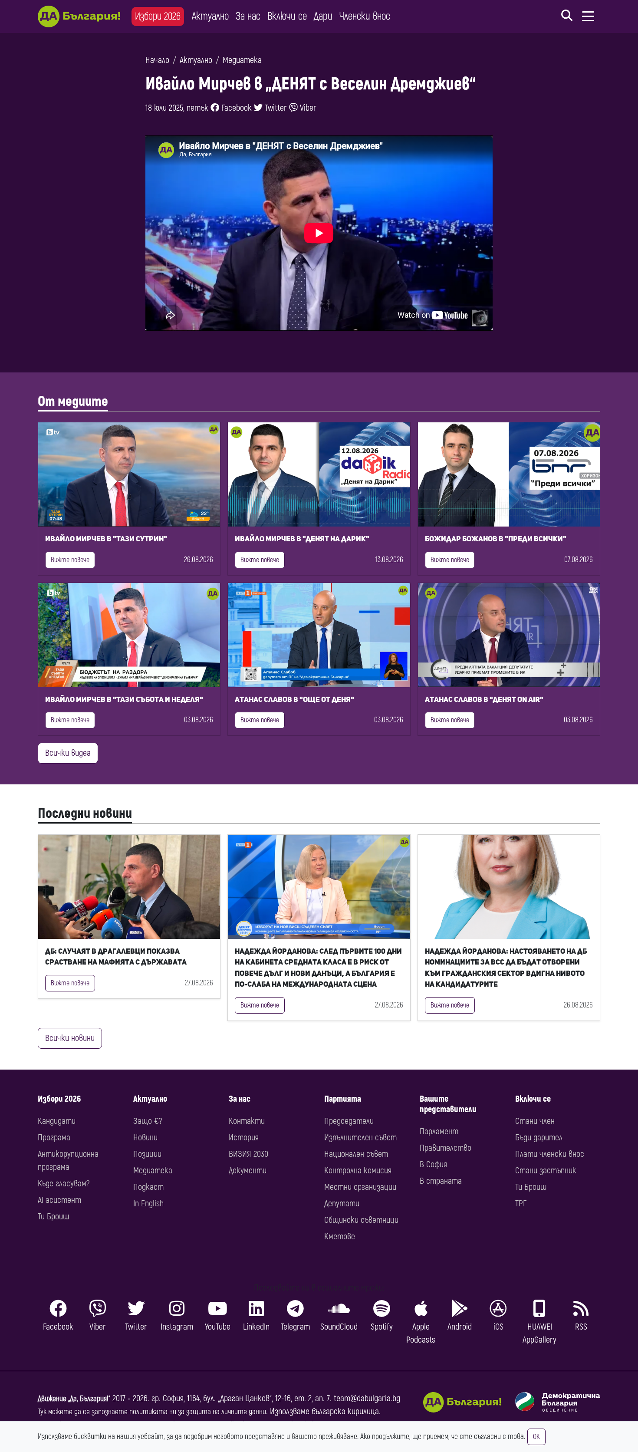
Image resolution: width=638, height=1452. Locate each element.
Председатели (349, 1121)
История (244, 1137)
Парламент (439, 1131)
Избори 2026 (158, 16)
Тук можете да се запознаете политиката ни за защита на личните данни (152, 1411)
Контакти (247, 1121)
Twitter (275, 107)
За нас (248, 16)
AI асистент (59, 1200)
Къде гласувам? (63, 1183)
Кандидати (57, 1121)
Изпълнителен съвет (360, 1137)
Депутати (341, 1203)
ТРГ (520, 1203)
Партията (342, 1098)
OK (536, 1436)
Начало (157, 60)
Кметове (339, 1236)
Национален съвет (356, 1154)
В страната (441, 1180)
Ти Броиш (53, 1216)
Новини (145, 1137)
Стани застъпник (545, 1170)
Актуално (210, 16)
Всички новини (70, 1038)
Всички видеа (68, 752)
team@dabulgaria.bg (367, 1398)
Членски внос (364, 16)
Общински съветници (361, 1220)
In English (148, 1203)
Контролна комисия (357, 1170)
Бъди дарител (538, 1137)
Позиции (147, 1154)
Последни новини (85, 813)
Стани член (535, 1121)
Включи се (287, 16)
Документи (247, 1170)
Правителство (445, 1148)
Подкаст (148, 1187)
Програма (54, 1137)
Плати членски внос (549, 1154)
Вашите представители (448, 1104)
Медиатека (242, 60)
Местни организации (360, 1187)
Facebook (235, 107)
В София (433, 1164)
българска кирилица (345, 1411)
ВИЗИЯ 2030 (248, 1154)
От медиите (73, 401)
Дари (323, 16)
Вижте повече (70, 560)
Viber (307, 107)
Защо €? (147, 1121)
